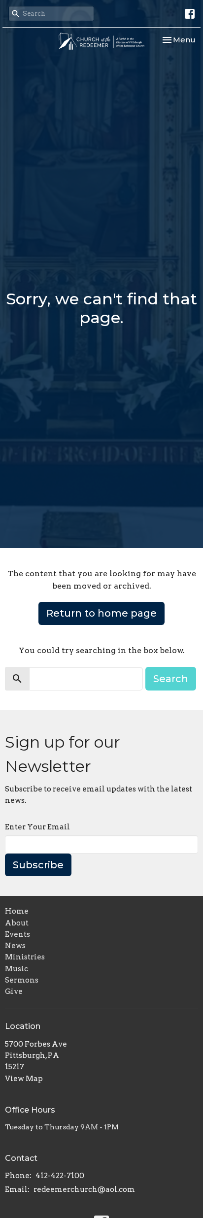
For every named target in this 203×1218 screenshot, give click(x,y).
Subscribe (38, 865)
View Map (24, 1078)
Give (14, 991)
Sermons (21, 980)
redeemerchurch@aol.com (84, 1189)
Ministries (25, 957)
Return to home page (101, 613)
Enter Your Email (37, 827)
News (15, 945)
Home (17, 911)
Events (17, 934)
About (17, 923)
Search (170, 679)
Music (16, 968)
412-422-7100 (59, 1175)
